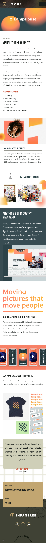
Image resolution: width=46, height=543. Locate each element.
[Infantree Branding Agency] (12, 4)
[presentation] (3, 540)
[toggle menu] (42, 4)
